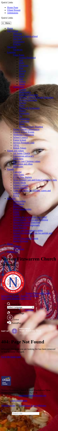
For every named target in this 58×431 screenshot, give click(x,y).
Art (20, 116)
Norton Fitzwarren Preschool (26, 222)
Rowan (22, 71)
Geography (24, 113)
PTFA (16, 196)
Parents (10, 169)
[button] (14, 18)
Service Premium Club (23, 142)
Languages (24, 121)
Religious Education (28, 95)
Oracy (22, 105)
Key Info (11, 198)
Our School (12, 31)
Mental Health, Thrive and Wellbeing (30, 220)
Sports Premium (20, 241)
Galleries (17, 246)
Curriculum (18, 87)
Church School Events (23, 132)
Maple (22, 84)
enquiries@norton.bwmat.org (32, 395)
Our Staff (17, 39)
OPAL (16, 145)
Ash (21, 60)
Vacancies (12, 47)
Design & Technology (29, 108)
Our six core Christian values (26, 161)
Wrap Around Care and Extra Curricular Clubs (35, 180)
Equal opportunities (22, 209)
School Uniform (20, 185)
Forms (16, 212)
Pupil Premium (20, 228)
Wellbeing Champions (23, 134)
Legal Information (18, 400)
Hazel (22, 73)
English (22, 89)
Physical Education (28, 100)
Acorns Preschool (27, 57)
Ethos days (18, 158)
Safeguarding (19, 201)
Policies (16, 44)
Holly (21, 63)
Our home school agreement (26, 225)
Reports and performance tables (28, 230)
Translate (29, 310)
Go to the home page (11, 356)
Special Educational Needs (25, 238)
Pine (21, 68)
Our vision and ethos (23, 164)
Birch (21, 76)
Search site (6, 413)
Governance (19, 41)
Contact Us (12, 251)
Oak (21, 79)
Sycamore (23, 65)
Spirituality (18, 166)
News (10, 243)
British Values (19, 148)
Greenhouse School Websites (32, 405)
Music (22, 124)
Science (22, 103)
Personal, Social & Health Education (36, 97)
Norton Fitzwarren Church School (26, 296)
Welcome (17, 33)
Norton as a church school (25, 36)
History (22, 110)
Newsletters (18, 249)
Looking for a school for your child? (30, 217)
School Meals (19, 182)
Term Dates (18, 174)
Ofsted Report (13, 10)
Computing (24, 118)
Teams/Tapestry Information (26, 129)
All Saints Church (21, 153)
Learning (11, 52)
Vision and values (15, 150)
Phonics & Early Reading (31, 126)
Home (10, 28)
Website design (8, 405)
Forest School (19, 140)
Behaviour (18, 206)
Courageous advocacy (23, 156)
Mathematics (25, 92)
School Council (20, 137)
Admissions (12, 13)
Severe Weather (20, 188)
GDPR (16, 214)
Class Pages (18, 55)
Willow (22, 81)
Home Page (12, 7)
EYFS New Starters (22, 177)
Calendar (17, 172)
